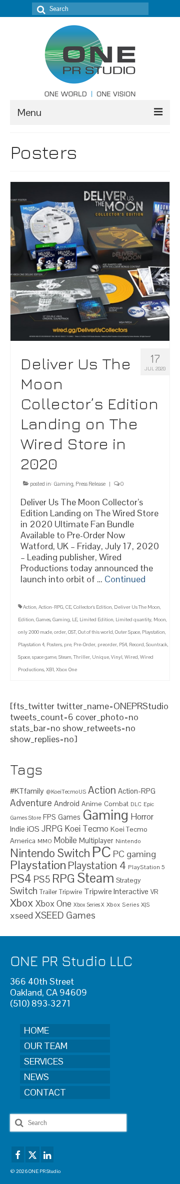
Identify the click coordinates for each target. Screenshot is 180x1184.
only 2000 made (35, 632)
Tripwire (70, 892)
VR (154, 892)
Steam (65, 657)
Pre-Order (85, 644)
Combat (116, 804)
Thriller (82, 657)
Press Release (91, 483)
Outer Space (127, 632)
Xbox (22, 903)
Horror (142, 816)
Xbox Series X (89, 904)
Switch (24, 891)
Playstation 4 (31, 644)
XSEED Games (65, 915)
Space (24, 657)
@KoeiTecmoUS (66, 791)
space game (44, 657)
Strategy (128, 880)
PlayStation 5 (146, 867)
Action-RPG (51, 607)
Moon (160, 619)
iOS (33, 829)
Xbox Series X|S (128, 904)
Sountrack (157, 644)
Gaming (64, 483)
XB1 (50, 669)
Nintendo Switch (50, 853)
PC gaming (134, 854)
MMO (45, 841)
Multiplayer (96, 840)
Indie (17, 829)
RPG (63, 878)
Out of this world (95, 632)
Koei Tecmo (86, 828)
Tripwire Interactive (116, 891)
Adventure (31, 803)
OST (72, 632)
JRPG (52, 828)
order (60, 632)
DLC (136, 804)
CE (69, 607)
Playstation (153, 632)
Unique (100, 657)
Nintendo (128, 841)
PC (101, 852)
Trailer (48, 892)
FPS (49, 817)
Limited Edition (97, 619)
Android (67, 804)
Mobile (65, 840)
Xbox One (66, 669)
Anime (92, 803)
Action (29, 607)
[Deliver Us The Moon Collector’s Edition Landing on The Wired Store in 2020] (90, 260)
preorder (107, 644)
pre (68, 644)
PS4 (123, 644)
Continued (125, 579)
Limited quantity (134, 619)
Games (43, 619)
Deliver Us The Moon (137, 607)
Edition (26, 619)
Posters (54, 644)
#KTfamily (27, 791)
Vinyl (116, 657)
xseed (21, 915)
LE (75, 619)
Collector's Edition (93, 607)
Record (136, 644)
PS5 (42, 879)
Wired (131, 657)
